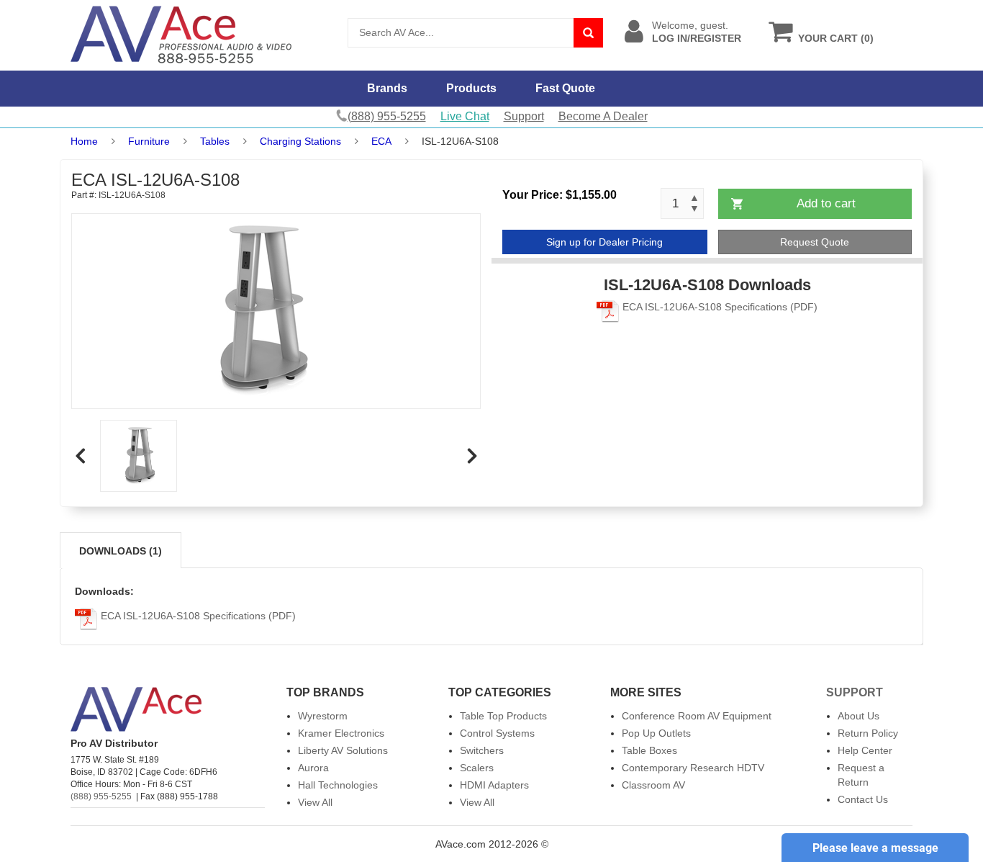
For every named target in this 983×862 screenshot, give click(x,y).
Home (84, 141)
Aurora (313, 767)
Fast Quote (565, 88)
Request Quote (814, 242)
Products (471, 88)
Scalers (477, 767)
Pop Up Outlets (656, 733)
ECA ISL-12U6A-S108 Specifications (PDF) (718, 307)
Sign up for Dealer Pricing (604, 242)
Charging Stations (300, 141)
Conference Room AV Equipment (696, 716)
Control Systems (497, 733)
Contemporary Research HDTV (693, 767)
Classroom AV (653, 785)
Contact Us (863, 799)
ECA (381, 141)
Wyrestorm (323, 716)
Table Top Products (503, 716)
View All (315, 802)
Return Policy (868, 733)
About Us (858, 716)
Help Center (865, 750)
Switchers (482, 750)
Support (524, 116)
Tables (215, 141)
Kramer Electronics (341, 733)
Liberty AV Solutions (343, 750)
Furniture (149, 141)
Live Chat (464, 116)
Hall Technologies (338, 785)
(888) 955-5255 (101, 796)
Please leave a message (875, 848)
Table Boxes (649, 750)
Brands (387, 88)
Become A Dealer (603, 116)
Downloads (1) (120, 551)
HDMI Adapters (494, 785)
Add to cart (826, 203)
